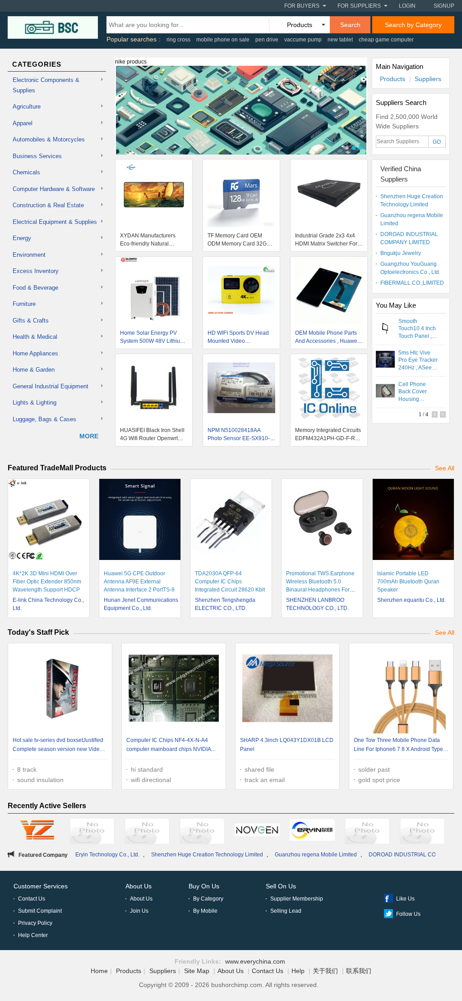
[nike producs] (241, 115)
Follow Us (408, 914)
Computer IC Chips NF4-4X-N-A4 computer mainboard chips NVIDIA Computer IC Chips (168, 746)
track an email (265, 779)
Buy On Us (204, 886)
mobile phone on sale (222, 39)
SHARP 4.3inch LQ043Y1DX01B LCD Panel (286, 744)
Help (298, 970)
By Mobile (205, 911)
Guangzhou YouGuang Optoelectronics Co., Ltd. (410, 268)
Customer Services (41, 886)
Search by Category (413, 24)
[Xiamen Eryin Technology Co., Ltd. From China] (312, 831)
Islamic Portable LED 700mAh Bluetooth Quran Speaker (408, 581)
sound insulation (40, 779)
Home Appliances (35, 353)
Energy (22, 238)
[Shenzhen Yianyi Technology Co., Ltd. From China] (202, 832)
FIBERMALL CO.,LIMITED (412, 283)
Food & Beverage (35, 287)
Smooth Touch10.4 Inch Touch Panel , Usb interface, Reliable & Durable (417, 328)
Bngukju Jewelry (400, 253)
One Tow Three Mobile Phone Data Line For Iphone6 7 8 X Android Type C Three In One (401, 746)
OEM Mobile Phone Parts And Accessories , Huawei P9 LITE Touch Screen (327, 341)
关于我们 (325, 970)
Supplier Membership (296, 899)
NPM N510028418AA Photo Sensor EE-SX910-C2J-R (239, 438)
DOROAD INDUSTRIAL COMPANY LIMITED (409, 238)
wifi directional (151, 779)
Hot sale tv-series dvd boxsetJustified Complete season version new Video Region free (58, 746)
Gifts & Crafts (31, 320)
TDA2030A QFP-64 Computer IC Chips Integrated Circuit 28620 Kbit (230, 581)
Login (407, 6)
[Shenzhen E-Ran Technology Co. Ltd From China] (147, 832)
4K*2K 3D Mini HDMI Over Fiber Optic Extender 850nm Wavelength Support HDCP (47, 581)
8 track (27, 769)
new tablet (340, 39)
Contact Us (31, 899)
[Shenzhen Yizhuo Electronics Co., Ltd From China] (37, 831)
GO (437, 142)
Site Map (196, 970)
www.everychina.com (255, 961)
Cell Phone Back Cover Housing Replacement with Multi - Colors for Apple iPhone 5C (418, 391)
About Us (138, 886)
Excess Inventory (36, 271)
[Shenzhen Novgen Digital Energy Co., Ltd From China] (257, 831)
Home (99, 970)
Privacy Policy (35, 923)
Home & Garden (34, 369)
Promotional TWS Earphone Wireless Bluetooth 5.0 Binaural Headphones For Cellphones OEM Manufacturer (320, 589)
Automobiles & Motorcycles (49, 139)
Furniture (24, 303)
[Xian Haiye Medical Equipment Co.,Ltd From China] (92, 832)
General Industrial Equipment (50, 386)
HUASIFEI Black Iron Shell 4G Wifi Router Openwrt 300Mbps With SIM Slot (152, 438)
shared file (259, 769)
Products (392, 78)
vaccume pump (303, 39)
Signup (444, 6)
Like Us (405, 899)
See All (444, 468)
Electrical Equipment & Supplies (55, 221)
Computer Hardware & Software (54, 189)
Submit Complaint (40, 911)
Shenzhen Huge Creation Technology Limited (411, 200)
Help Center (33, 935)
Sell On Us (281, 886)
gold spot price (379, 779)
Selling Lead (285, 911)
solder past (374, 769)
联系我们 (358, 970)
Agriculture (27, 106)
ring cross (178, 39)
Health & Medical (35, 336)
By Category (208, 899)
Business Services (37, 156)
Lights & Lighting (34, 402)
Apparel (22, 123)
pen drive (266, 39)
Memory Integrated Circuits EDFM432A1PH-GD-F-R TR (328, 438)
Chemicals (26, 172)
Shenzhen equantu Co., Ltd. (411, 600)
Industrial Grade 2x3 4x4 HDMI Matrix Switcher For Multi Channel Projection (326, 243)
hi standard (147, 769)
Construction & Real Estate (48, 205)
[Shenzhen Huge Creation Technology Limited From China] (367, 832)
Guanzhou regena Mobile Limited (411, 219)
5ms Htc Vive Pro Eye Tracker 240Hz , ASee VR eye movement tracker (418, 360)
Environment (29, 254)
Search (350, 24)
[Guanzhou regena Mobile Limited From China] (422, 832)
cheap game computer (386, 39)
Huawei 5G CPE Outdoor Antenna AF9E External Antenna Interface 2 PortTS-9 (139, 581)
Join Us (139, 911)
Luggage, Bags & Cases (44, 419)
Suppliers (428, 78)
